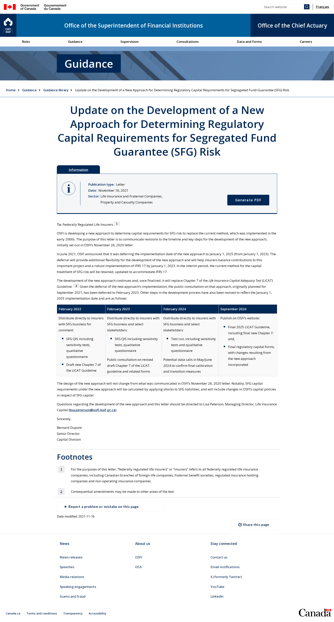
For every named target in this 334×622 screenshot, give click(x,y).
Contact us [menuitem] (218, 557)
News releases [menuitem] (71, 557)
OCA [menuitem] (138, 567)
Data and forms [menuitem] (249, 41)
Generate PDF (248, 200)
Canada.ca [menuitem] (13, 613)
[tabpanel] (167, 194)
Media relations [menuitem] (72, 577)
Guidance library (55, 90)
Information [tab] (78, 169)
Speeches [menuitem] (67, 567)
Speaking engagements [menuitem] (78, 586)
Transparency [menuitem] (73, 613)
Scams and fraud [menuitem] (72, 596)
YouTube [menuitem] (217, 586)
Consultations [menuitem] (187, 41)
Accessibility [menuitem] (97, 613)
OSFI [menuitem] (138, 557)
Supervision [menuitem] (129, 41)
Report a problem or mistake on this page (103, 506)
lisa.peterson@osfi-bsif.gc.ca (92, 410)
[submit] (306, 6)
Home (11, 90)
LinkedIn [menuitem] (216, 596)
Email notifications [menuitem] (224, 567)
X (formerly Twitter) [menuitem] (226, 577)
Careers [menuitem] (306, 41)
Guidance (29, 90)
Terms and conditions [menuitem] (41, 613)
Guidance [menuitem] (75, 41)
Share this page (256, 524)
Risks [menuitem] (26, 41)
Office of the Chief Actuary (292, 25)
